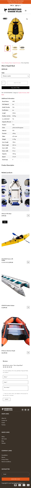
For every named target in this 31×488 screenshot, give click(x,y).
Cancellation (5, 455)
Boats (11, 63)
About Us (4, 418)
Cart (13, 5)
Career (3, 422)
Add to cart (17, 82)
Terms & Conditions (6, 461)
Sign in (19, 5)
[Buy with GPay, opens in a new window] (15, 87)
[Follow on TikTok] (28, 410)
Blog (3, 441)
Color (3, 73)
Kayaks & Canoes (16, 63)
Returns (3, 457)
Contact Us (4, 420)
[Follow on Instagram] (25, 410)
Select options (28, 262)
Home (3, 63)
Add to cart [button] (28, 215)
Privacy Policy (5, 459)
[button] (27, 19)
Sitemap (3, 443)
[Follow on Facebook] (22, 410)
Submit (6, 399)
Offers (3, 437)
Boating (7, 63)
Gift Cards (4, 439)
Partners (3, 425)
